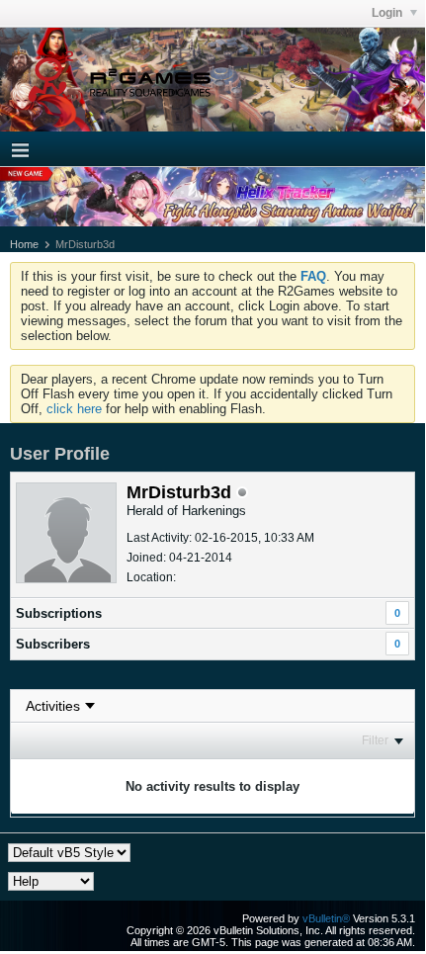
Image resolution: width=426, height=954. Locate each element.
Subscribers (53, 644)
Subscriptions (59, 613)
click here (74, 408)
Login (388, 13)
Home (24, 244)
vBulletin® (326, 918)
